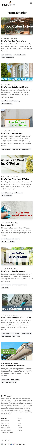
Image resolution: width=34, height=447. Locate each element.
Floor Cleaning (4, 425)
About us (20, 430)
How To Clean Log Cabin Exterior (13, 41)
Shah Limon (11, 444)
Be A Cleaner (6, 396)
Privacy (19, 425)
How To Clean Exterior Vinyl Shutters (15, 87)
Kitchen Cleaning (5, 427)
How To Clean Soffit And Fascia (13, 366)
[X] (2, 440)
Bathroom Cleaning (6, 430)
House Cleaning (5, 423)
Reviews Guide (5, 420)
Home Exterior (13, 38)
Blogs (19, 420)
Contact (20, 427)
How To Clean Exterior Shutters (13, 271)
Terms (19, 423)
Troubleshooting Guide (7, 432)
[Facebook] (9, 440)
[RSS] (12, 440)
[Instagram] (5, 440)
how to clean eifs (7, 225)
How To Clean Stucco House (12, 133)
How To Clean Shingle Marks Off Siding (16, 317)
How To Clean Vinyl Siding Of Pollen (15, 179)
